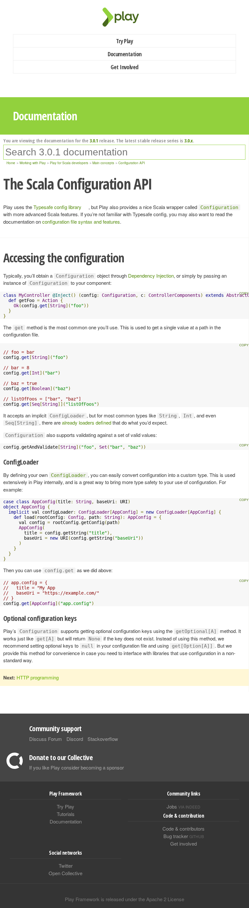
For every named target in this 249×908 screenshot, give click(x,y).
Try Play (124, 41)
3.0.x (188, 140)
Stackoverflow (103, 738)
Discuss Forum (45, 738)
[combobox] (124, 152)
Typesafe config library (57, 207)
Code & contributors (183, 828)
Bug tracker (183, 836)
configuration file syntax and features (81, 221)
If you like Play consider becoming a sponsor (76, 767)
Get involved (183, 843)
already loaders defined (86, 422)
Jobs (183, 806)
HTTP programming (38, 677)
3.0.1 (93, 140)
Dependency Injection (151, 275)
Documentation (125, 54)
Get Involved (124, 67)
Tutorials (66, 813)
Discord (74, 738)
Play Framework (124, 17)
